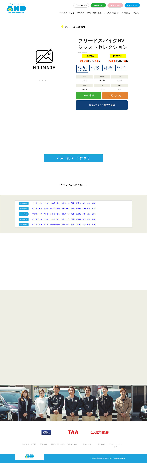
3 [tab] (46, 80)
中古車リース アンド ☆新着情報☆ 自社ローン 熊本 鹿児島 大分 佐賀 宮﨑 (63, 203)
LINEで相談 (88, 95)
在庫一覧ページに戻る (73, 158)
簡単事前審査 (72, 444)
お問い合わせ (132, 5)
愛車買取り (126, 13)
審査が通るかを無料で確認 (102, 105)
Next (75, 58)
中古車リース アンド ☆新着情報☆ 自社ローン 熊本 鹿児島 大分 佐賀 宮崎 (63, 214)
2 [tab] (42, 80)
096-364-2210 (82, 5)
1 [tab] (39, 80)
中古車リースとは (67, 13)
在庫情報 (99, 5)
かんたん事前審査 (111, 13)
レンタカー (116, 5)
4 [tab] (49, 80)
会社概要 (137, 13)
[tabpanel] (44, 58)
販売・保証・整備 (94, 13)
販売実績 (80, 13)
